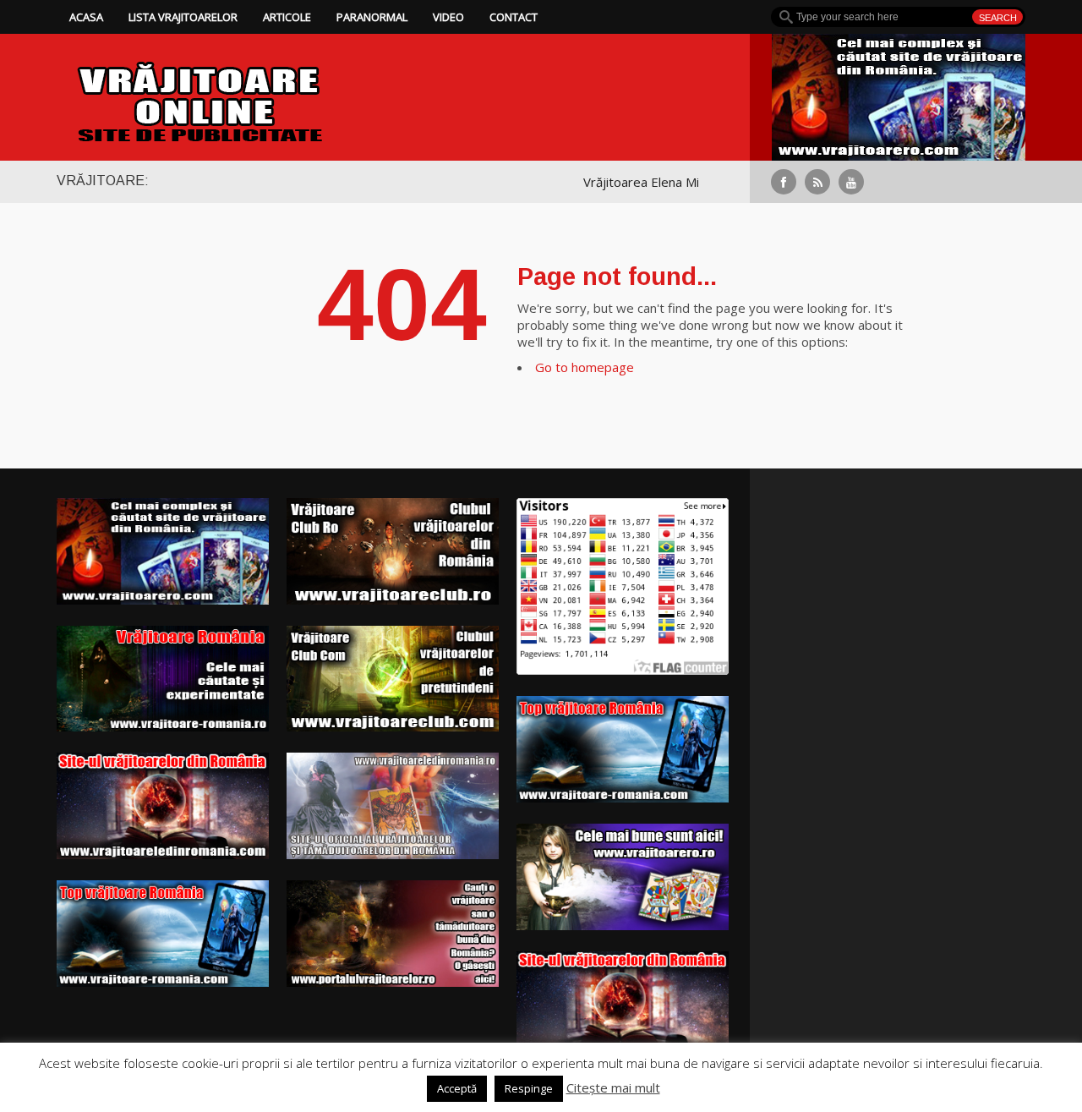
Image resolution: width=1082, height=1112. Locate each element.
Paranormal (371, 17)
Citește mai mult (613, 1087)
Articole (287, 17)
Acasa (86, 17)
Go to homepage (584, 367)
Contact (513, 17)
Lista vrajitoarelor (183, 17)
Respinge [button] (529, 1088)
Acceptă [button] (457, 1088)
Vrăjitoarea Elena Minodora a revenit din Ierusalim (694, 181)
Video (448, 17)
